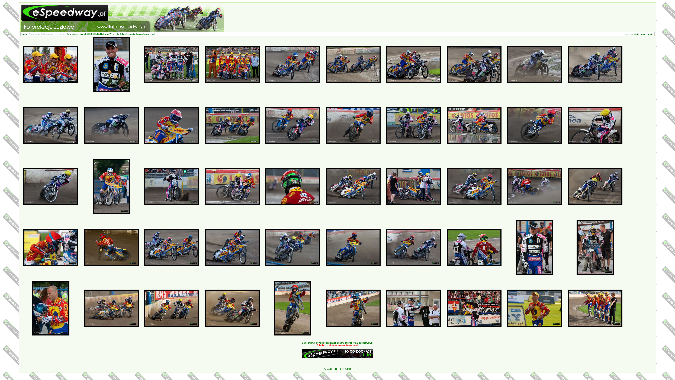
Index (24, 34)
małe (643, 34)
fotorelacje (72, 34)
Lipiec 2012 (84, 34)
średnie (635, 34)
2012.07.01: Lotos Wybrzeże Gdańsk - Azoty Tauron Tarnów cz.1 (123, 34)
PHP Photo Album (343, 369)
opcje (650, 34)
